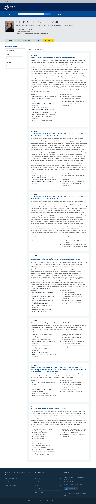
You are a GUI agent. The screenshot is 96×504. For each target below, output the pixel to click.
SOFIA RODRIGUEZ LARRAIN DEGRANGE (42, 103)
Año (7, 54)
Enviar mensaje (72, 488)
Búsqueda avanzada (62, 14)
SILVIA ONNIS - (36, 107)
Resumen (9, 40)
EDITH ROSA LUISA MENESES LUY (40, 345)
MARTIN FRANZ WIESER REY (39, 96)
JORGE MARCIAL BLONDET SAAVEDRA (42, 109)
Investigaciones (49, 40)
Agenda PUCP (38, 488)
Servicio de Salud (38, 492)
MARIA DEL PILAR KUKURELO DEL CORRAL (43, 354)
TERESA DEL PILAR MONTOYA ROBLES (42, 348)
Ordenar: (8, 62)
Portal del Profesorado (12, 1)
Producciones (37, 40)
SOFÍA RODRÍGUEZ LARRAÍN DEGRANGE (42, 181)
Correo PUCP (37, 482)
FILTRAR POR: (10, 50)
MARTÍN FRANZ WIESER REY (39, 179)
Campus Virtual (38, 478)
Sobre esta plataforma (11, 478)
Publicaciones (27, 40)
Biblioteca (37, 485)
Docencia (17, 40)
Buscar (47, 14)
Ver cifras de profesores (11, 482)
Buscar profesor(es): (10, 14)
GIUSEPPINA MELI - (37, 98)
